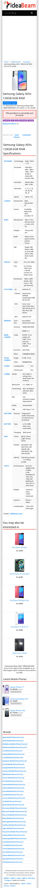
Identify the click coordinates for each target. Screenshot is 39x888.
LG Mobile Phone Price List (12, 801)
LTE (13, 120)
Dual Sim (6, 120)
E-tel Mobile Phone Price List (12, 757)
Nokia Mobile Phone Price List (13, 818)
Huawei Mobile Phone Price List (13, 784)
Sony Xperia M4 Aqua (19, 547)
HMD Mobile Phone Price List (12, 774)
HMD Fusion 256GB (19, 653)
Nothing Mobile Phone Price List (14, 822)
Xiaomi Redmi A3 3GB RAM (19, 574)
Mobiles (6, 878)
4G (17, 120)
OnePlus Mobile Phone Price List (14, 825)
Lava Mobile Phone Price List (12, 795)
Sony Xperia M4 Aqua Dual (19, 600)
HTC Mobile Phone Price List (12, 781)
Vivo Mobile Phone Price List (12, 852)
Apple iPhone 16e (17, 710)
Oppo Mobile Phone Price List (13, 828)
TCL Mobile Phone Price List (12, 845)
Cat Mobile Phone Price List (12, 751)
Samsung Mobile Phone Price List (14, 838)
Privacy (6, 886)
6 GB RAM (23, 120)
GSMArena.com (16, 514)
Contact (12, 886)
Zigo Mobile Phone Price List (12, 859)
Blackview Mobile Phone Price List (14, 747)
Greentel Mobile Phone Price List (14, 771)
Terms (29, 884)
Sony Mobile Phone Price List (12, 842)
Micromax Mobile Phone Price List (14, 808)
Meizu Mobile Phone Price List (13, 805)
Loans (19, 878)
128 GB (30, 120)
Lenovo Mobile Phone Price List (13, 798)
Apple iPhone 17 (17, 687)
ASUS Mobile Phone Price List (13, 741)
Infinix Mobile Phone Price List (13, 788)
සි (12, 13)
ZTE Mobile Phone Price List (12, 862)
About (23, 884)
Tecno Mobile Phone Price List (13, 849)
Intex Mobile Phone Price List (13, 791)
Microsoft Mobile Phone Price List (14, 811)
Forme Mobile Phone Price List (13, 764)
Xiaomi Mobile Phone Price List (13, 855)
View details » (16, 692)
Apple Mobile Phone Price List (13, 737)
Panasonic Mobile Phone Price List (14, 832)
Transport (8, 880)
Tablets (13, 878)
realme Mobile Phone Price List (13, 835)
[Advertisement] (19, 37)
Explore (24, 878)
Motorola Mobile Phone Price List (14, 815)
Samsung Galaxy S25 (19, 699)
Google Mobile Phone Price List (13, 768)
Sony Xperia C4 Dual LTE (19, 627)
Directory (31, 878)
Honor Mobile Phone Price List (13, 778)
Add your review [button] (11, 103)
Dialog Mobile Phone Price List (13, 754)
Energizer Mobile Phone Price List (14, 761)
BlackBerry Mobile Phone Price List (15, 744)
